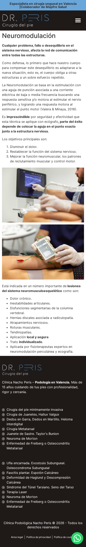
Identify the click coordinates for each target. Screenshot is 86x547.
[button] (78, 20)
